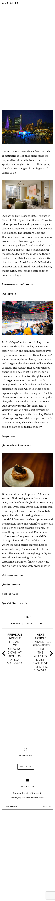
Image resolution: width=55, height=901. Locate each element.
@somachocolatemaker (16, 445)
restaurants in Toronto (16, 156)
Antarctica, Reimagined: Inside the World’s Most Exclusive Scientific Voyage (41, 652)
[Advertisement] (27, 76)
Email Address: (10, 807)
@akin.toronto (11, 584)
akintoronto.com (12, 575)
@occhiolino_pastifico (15, 603)
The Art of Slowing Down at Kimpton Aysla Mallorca (15, 649)
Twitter (30, 623)
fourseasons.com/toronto (17, 284)
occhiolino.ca (10, 594)
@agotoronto (10, 436)
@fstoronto (9, 293)
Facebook (15, 623)
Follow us (25, 766)
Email (42, 623)
